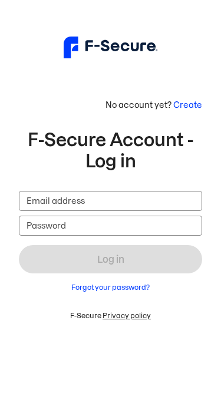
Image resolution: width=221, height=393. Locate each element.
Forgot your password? (110, 287)
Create (187, 105)
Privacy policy (127, 315)
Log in (110, 259)
